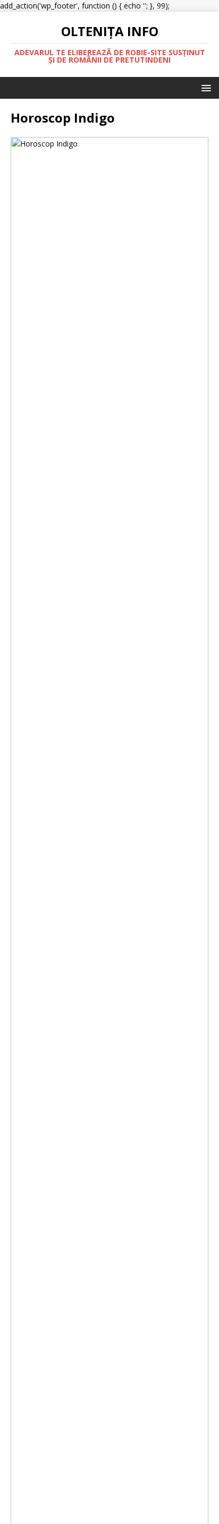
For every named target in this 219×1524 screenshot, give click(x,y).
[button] (204, 87)
